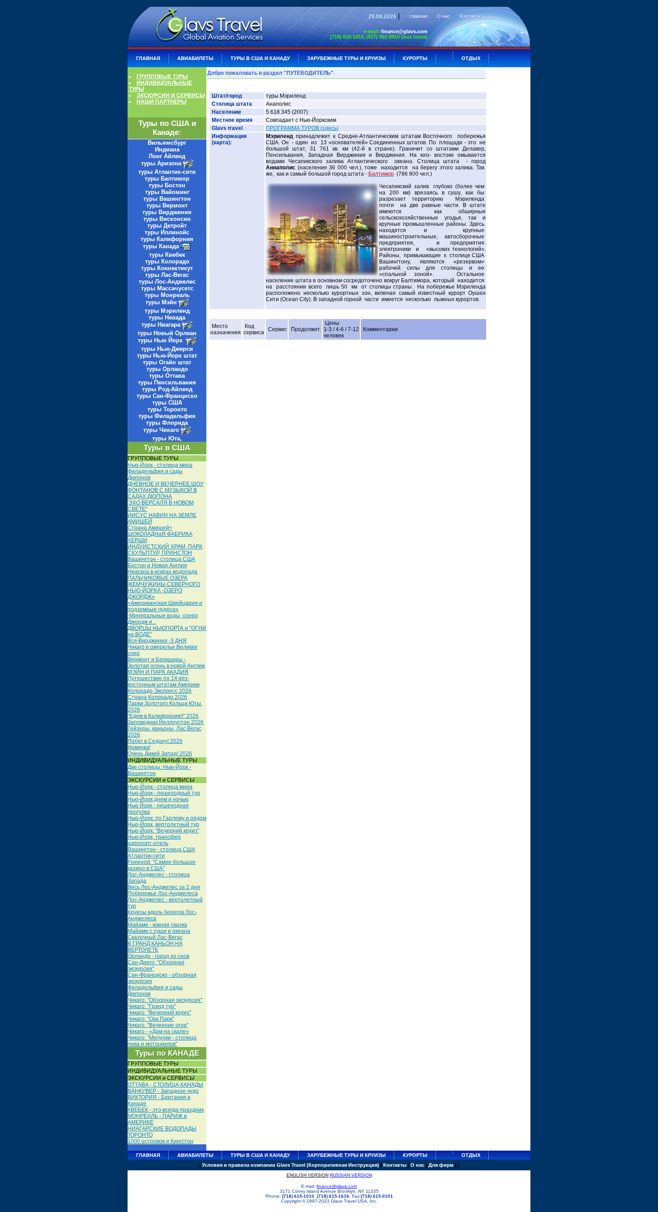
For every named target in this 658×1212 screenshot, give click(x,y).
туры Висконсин (167, 219)
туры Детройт (167, 225)
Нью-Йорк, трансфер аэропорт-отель (154, 840)
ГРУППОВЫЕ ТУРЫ (162, 76)
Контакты (470, 16)
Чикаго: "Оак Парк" (151, 1019)
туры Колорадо (167, 261)
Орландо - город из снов (158, 956)
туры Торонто (167, 409)
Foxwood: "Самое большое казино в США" (162, 865)
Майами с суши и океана (159, 931)
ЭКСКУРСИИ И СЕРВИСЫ (171, 95)
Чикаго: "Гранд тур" (152, 1006)
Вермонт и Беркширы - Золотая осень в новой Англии (166, 662)
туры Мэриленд (167, 310)
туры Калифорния (167, 239)
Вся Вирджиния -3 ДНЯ (157, 641)
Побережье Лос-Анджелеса (163, 893)
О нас (443, 16)
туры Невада (167, 317)
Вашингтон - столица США (161, 559)
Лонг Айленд (167, 156)
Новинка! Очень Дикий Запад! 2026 (160, 750)
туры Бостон (167, 185)
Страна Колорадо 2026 (157, 697)
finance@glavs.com (404, 31)
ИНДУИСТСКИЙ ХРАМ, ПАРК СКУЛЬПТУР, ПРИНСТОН (165, 549)
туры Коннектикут (167, 268)
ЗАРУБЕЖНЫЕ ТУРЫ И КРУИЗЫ (346, 58)
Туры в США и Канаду (260, 58)
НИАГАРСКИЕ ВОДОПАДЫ (162, 1129)
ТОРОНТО (140, 1135)
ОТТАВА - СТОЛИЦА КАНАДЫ (165, 1085)
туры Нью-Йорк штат (167, 355)
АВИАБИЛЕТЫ (195, 58)
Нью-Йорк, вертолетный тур (163, 824)
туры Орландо (167, 369)
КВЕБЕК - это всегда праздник (166, 1110)
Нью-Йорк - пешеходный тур (164, 793)
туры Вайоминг (167, 192)
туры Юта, (167, 438)
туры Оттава (167, 375)
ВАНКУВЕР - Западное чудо (163, 1091)
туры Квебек (167, 254)
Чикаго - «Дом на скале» (158, 1031)
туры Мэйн (161, 302)
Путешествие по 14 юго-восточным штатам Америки (164, 681)
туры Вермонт (167, 205)
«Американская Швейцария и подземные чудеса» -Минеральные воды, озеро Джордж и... (165, 612)
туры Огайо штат (167, 362)
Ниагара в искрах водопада (162, 572)
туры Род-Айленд (167, 389)
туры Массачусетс (167, 288)
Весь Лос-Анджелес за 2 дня (164, 887)
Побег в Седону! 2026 (155, 741)
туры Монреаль (167, 295)
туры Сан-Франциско (167, 395)
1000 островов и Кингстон (160, 1141)
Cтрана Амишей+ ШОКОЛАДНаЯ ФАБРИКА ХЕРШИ (160, 534)
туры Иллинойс (167, 232)
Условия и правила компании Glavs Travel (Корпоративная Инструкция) (290, 1165)
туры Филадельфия (167, 416)
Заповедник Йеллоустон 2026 (166, 722)
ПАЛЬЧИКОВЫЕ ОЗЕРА (158, 578)
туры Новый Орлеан (167, 333)
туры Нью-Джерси (167, 348)
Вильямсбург (167, 142)
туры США (167, 402)
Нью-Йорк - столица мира (160, 465)
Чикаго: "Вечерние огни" (158, 1025)
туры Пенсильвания (167, 382)
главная (418, 16)
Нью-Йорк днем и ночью (158, 799)
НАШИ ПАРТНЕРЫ (162, 102)
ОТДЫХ (470, 58)
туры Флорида (167, 422)
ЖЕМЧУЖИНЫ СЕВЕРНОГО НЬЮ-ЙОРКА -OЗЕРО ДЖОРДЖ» (164, 590)
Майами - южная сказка (157, 925)
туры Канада (161, 246)
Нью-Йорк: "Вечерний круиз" (163, 831)
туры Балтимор (167, 178)
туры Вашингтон (167, 198)
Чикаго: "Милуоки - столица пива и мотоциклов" (162, 1041)
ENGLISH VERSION (307, 1175)
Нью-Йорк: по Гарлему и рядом (167, 818)
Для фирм (440, 1165)
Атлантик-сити (146, 856)
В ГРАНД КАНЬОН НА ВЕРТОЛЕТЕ (155, 946)
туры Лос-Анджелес (167, 281)
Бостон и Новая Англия (157, 565)
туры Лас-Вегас (167, 275)
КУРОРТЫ (415, 58)
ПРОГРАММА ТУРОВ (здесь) (302, 128)
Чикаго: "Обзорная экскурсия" (165, 1000)
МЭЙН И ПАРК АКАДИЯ (158, 672)
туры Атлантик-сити (167, 171)
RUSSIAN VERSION (351, 1175)
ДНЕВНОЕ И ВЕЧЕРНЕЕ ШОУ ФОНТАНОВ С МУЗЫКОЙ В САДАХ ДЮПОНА (166, 490)
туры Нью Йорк (161, 340)
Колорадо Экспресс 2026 (160, 691)
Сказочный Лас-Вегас (155, 937)
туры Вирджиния (167, 212)
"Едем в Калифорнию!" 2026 (163, 716)
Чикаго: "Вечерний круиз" (159, 1012)
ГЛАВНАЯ (148, 58)
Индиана (167, 149)
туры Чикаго (161, 430)
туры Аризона (161, 163)
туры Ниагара (160, 324)
